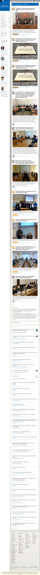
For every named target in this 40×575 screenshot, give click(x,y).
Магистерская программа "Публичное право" (4, 33)
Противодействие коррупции (14, 549)
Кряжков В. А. (14, 508)
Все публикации (14, 528)
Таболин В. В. (22, 473)
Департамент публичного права (4, 6)
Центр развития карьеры (21, 546)
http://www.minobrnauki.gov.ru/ (15, 566)
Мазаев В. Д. (18, 338)
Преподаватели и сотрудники (14, 540)
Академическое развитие (27, 543)
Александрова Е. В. (19, 366)
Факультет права (5, 2)
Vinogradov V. (14, 343)
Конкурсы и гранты (27, 545)
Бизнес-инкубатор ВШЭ (21, 548)
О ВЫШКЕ (13, 533)
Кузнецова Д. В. (19, 360)
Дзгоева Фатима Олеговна (4, 71)
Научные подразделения (27, 535)
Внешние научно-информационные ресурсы (27, 547)
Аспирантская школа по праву (4, 35)
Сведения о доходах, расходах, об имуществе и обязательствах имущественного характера (14, 552)
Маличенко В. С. (15, 445)
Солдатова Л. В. (18, 473)
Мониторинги (27, 538)
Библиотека (33, 534)
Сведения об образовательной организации (14, 556)
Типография (33, 539)
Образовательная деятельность (3, 19)
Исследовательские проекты (28, 537)
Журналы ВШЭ (34, 541)
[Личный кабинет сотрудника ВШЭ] (36, 1)
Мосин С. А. (14, 490)
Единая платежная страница (14, 562)
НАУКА (26, 533)
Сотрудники (2, 16)
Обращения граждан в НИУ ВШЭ (14, 545)
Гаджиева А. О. (24, 410)
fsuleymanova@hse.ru (5, 75)
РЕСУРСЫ (33, 533)
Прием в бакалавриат (21, 539)
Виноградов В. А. (15, 338)
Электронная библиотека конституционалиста (4, 25)
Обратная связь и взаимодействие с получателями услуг (21, 552)
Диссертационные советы (27, 540)
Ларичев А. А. (19, 400)
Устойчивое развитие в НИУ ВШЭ (15, 538)
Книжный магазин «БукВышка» (34, 537)
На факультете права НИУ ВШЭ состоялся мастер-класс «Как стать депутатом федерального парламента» (25, 248)
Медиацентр (34, 540)
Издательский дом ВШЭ (35, 535)
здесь (7, 572)
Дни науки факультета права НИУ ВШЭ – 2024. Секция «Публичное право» (25, 277)
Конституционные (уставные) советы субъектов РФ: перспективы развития (24, 128)
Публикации (14, 326)
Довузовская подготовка (20, 536)
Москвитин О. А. (15, 410)
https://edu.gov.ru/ (23, 566)
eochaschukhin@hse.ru (5, 96)
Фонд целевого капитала (14, 547)
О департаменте (15, 307)
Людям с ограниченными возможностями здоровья (14, 559)
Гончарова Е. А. (14, 485)
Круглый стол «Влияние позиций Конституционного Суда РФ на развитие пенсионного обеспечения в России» (25, 162)
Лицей (19, 534)
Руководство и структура (13, 536)
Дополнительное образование (21, 544)
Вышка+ (19, 540)
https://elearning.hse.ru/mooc (34, 566)
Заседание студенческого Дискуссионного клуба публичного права (25, 192)
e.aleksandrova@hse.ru (5, 65)
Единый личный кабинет (16, 322)
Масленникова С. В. (15, 332)
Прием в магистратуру (21, 541)
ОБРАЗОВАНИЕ (21, 533)
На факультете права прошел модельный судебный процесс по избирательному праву (25, 9)
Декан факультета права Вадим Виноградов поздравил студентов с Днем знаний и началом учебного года (25, 40)
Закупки (13, 543)
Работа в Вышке (13, 563)
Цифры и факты (14, 534)
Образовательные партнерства (21, 550)
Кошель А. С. (18, 415)
